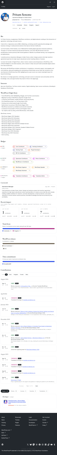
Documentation (33, 420)
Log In (53, 6)
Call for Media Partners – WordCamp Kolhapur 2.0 (32, 337)
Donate (45, 422)
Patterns (17, 425)
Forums (21, 274)
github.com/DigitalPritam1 (31, 22)
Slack (19, 380)
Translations (43, 391)
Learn (30, 417)
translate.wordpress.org (29, 300)
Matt (3, 432)
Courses (23, 391)
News (3, 420)
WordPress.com (6, 430)
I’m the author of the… (25, 286)
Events (44, 420)
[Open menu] (54, 2)
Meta (27, 274)
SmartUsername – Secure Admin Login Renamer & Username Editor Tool (17, 402)
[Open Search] (50, 2)
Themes (17, 420)
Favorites (33, 391)
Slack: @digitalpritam (45, 22)
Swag (44, 425)
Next (37, 386)
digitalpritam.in (17, 22)
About (3, 417)
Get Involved (46, 417)
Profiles (3, 6)
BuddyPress (5, 438)
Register (49, 6)
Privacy (3, 425)
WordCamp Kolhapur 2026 (32, 349)
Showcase (18, 417)
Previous (21, 386)
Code (10, 274)
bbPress (4, 435)
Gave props (14, 380)
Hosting (3, 422)
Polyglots (16, 274)
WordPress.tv (33, 425)
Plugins (4, 391)
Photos (14, 391)
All (6, 274)
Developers (32, 422)
